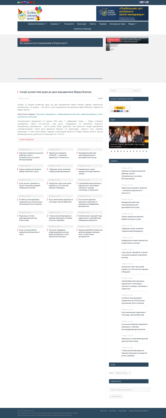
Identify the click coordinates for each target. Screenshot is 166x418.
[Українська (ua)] (18, 2)
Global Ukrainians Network (139, 411)
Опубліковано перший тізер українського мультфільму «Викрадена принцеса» (90, 218)
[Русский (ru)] (25, 2)
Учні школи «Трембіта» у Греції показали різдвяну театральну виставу (29, 185)
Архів (111, 373)
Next (98, 57)
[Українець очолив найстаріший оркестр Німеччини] (30, 210)
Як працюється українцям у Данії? (114, 45)
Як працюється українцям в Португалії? (43, 43)
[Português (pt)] (34, 2)
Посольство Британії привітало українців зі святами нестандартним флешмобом (89, 202)
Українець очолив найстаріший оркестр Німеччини (28, 218)
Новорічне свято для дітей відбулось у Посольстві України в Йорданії (60, 185)
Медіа (131, 24)
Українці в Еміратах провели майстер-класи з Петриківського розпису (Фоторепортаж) (31, 156)
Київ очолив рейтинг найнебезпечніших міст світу (29, 232)
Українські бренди (82, 28)
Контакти (112, 411)
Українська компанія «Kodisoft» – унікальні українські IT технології (59, 155)
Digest (100, 98)
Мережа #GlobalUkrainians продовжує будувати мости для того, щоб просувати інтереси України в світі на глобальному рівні (126, 40)
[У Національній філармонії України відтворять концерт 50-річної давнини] (60, 210)
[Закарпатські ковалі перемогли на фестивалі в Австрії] (90, 164)
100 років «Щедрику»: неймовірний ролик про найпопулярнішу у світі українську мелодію (59, 233)
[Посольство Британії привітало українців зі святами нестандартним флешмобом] (90, 194)
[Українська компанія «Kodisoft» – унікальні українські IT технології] (60, 147)
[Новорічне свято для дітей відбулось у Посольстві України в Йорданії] (60, 178)
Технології (69, 24)
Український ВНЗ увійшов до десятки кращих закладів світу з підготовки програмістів (91, 233)
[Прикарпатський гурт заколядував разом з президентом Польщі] (90, 147)
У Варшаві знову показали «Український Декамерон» (60, 170)
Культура (81, 24)
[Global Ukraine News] (29, 13)
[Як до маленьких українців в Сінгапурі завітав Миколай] (60, 194)
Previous (22, 57)
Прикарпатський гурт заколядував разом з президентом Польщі (88, 155)
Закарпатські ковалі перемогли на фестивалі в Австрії (89, 171)
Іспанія (24, 40)
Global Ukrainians (36, 24)
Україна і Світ (113, 40)
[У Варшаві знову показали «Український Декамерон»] (60, 164)
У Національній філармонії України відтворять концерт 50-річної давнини (60, 218)
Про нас (103, 411)
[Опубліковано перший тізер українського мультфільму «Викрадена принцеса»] (90, 210)
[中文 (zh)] (31, 2)
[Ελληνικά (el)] (28, 2)
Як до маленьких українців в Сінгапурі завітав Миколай (61, 200)
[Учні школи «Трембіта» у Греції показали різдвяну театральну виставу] (30, 178)
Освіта (93, 24)
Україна (54, 24)
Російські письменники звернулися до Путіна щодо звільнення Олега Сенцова (30, 201)
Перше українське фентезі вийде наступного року (30, 170)
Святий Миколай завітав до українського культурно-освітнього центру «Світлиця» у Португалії (90, 186)
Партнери (122, 411)
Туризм (102, 24)
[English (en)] (22, 2)
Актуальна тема (117, 24)
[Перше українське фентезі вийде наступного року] (30, 164)
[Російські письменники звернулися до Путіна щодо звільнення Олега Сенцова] (30, 194)
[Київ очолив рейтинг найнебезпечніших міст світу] (30, 224)
